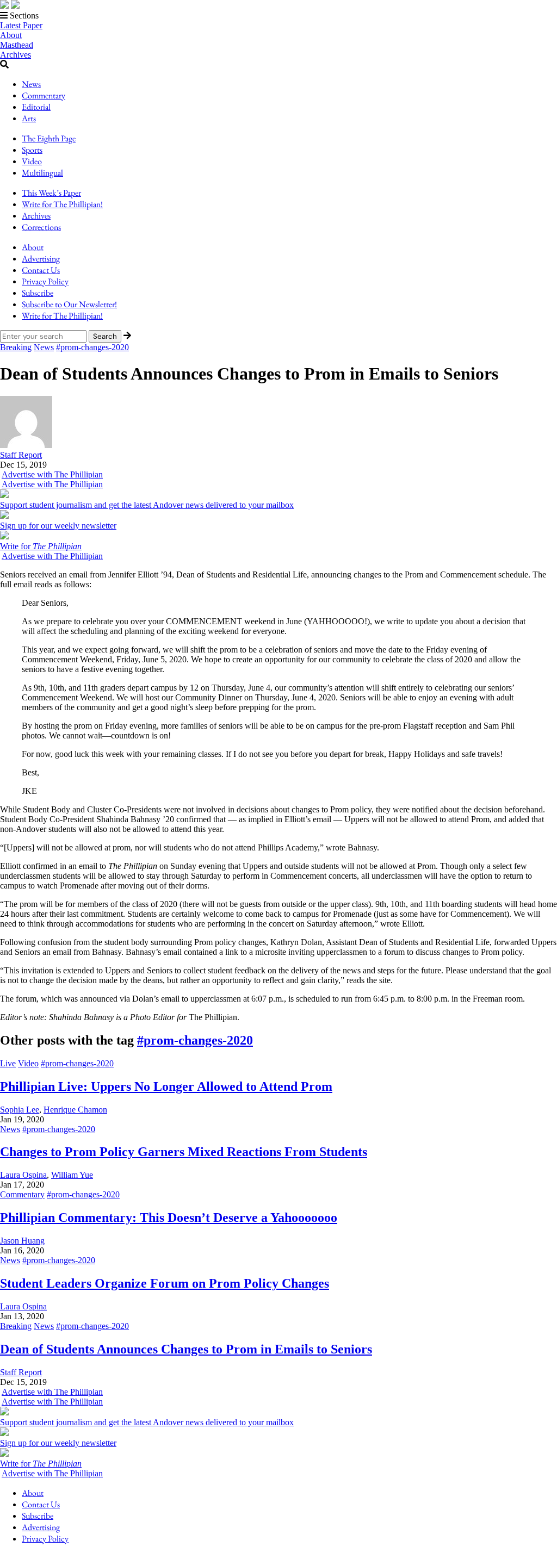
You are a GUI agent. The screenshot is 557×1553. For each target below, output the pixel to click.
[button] (278, 16)
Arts (29, 118)
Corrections (41, 227)
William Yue (72, 1174)
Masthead (16, 44)
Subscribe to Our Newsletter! (69, 304)
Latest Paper (21, 25)
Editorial (36, 107)
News (31, 84)
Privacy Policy (45, 281)
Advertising (41, 258)
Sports (32, 150)
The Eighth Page (49, 138)
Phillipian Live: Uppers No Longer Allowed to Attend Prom (166, 1086)
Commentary (43, 95)
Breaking (16, 347)
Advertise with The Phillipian (52, 474)
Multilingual (42, 172)
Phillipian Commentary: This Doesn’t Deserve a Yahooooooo (168, 1217)
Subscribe (37, 293)
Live (8, 1063)
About (11, 35)
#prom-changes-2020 (92, 347)
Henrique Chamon (75, 1109)
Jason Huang (22, 1240)
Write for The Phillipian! (62, 204)
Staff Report (21, 1372)
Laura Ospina (23, 1174)
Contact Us (41, 270)
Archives (15, 54)
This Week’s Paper (51, 192)
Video (32, 161)
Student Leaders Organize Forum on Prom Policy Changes (164, 1283)
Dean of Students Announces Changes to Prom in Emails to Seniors (186, 1349)
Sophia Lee (19, 1109)
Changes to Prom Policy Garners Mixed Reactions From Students (183, 1152)
